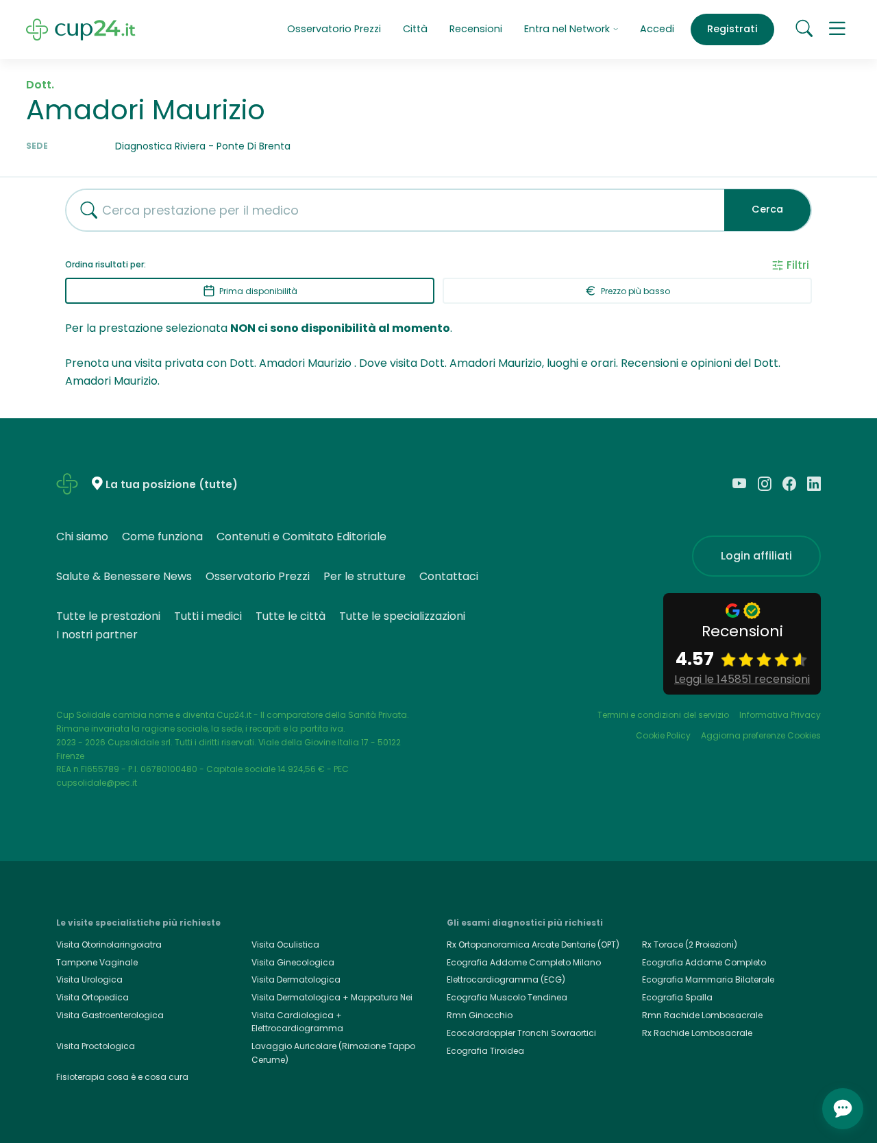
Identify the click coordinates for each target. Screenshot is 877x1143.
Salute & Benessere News (124, 576)
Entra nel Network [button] (568, 29)
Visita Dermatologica (296, 979)
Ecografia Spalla (677, 997)
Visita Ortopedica (92, 997)
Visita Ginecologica (292, 962)
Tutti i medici (208, 616)
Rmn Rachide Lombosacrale (702, 1015)
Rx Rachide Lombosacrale (697, 1033)
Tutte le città (290, 616)
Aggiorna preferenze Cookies (761, 735)
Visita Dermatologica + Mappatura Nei (331, 997)
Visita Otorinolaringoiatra (109, 944)
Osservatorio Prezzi (334, 29)
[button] (837, 29)
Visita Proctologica (95, 1046)
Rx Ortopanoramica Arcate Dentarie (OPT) (533, 944)
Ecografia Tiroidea (485, 1051)
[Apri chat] (842, 1108)
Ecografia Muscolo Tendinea (507, 997)
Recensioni (475, 29)
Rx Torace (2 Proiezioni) (689, 944)
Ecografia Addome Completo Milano (524, 962)
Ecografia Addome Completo (704, 962)
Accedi (657, 29)
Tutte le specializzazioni (402, 616)
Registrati (732, 29)
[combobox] (389, 210)
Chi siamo (82, 536)
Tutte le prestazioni (108, 616)
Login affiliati (756, 556)
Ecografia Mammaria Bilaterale (708, 979)
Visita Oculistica (285, 944)
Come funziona (162, 536)
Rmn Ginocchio (479, 1015)
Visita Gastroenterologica (110, 1015)
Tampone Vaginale (97, 962)
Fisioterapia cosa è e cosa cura (122, 1077)
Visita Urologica (89, 979)
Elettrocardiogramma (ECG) (506, 979)
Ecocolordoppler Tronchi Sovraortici (521, 1033)
